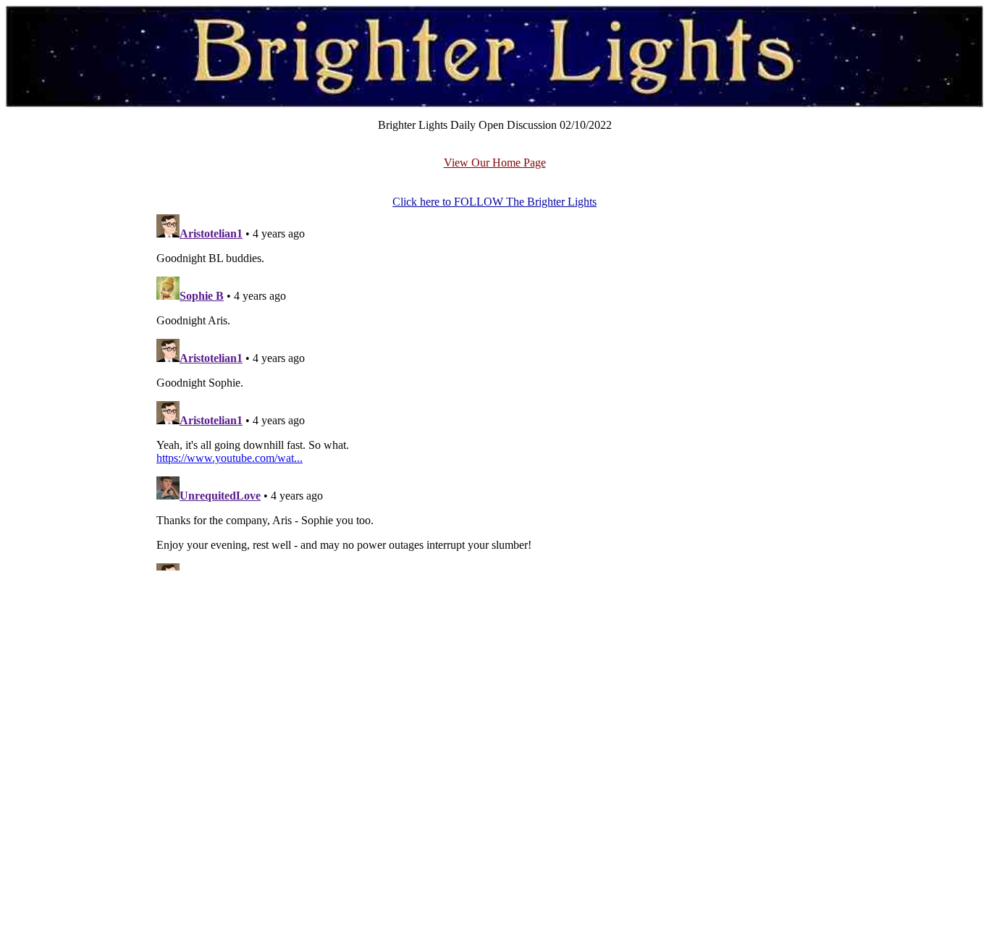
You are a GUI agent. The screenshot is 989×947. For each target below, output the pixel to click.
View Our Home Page (495, 162)
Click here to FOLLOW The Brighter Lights (494, 201)
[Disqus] (494, 390)
